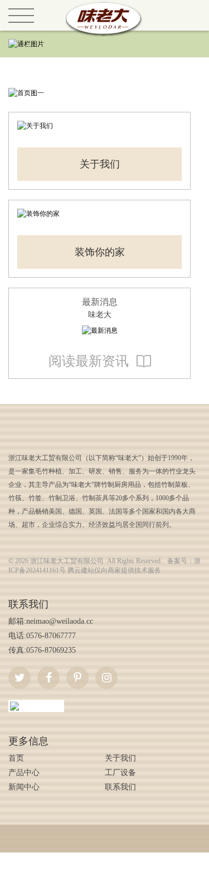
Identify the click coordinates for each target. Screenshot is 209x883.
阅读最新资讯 (88, 361)
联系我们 (120, 787)
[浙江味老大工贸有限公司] (105, 5)
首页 (16, 758)
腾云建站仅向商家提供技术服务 (114, 570)
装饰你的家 (100, 252)
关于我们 (100, 164)
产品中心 (24, 772)
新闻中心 (24, 787)
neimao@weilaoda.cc (59, 621)
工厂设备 (120, 772)
